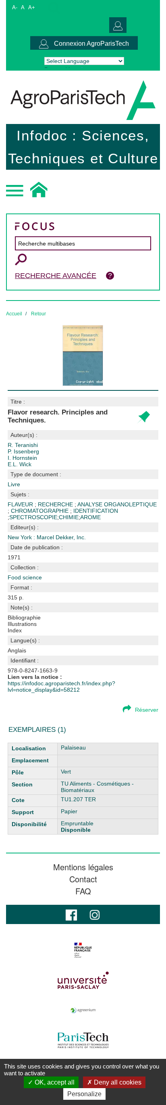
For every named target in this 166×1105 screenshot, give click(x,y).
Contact (83, 879)
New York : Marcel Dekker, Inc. (47, 537)
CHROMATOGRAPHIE (40, 511)
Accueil (14, 314)
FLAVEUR (21, 504)
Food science (25, 577)
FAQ (83, 891)
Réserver (146, 710)
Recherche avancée (55, 276)
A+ (31, 7)
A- (14, 7)
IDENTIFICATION (95, 511)
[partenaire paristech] (83, 1040)
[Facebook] (71, 914)
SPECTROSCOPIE (33, 517)
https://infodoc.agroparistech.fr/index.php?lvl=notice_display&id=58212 (61, 686)
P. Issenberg (23, 451)
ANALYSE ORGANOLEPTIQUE (117, 504)
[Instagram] (95, 914)
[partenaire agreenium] (83, 1010)
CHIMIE (69, 517)
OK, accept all (54, 1082)
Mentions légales (83, 867)
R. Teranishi (23, 445)
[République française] (83, 950)
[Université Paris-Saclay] (83, 980)
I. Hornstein (22, 458)
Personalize (84, 1094)
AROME (90, 517)
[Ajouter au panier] (143, 417)
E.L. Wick (19, 464)
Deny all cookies (116, 1082)
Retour (38, 314)
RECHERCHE (56, 504)
